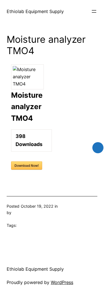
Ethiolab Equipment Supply (35, 11)
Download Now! (26, 165)
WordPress (62, 282)
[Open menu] (94, 11)
